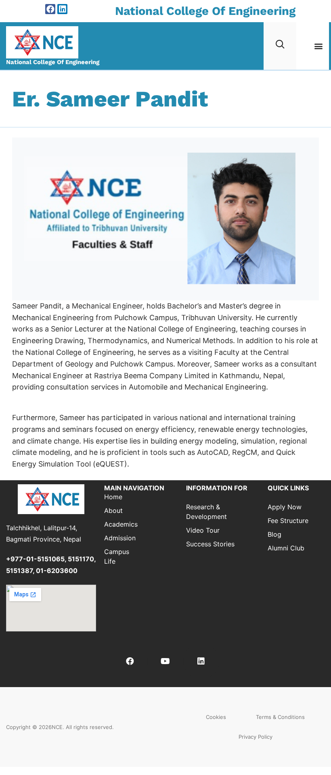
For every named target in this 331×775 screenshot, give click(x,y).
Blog (274, 534)
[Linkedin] (62, 9)
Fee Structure (288, 521)
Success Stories (210, 544)
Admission (117, 538)
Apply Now (285, 507)
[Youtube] (165, 661)
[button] (318, 45)
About (113, 510)
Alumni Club (286, 548)
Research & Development (206, 512)
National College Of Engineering (205, 11)
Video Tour (203, 530)
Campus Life (116, 556)
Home (113, 497)
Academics (117, 524)
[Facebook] (50, 9)
